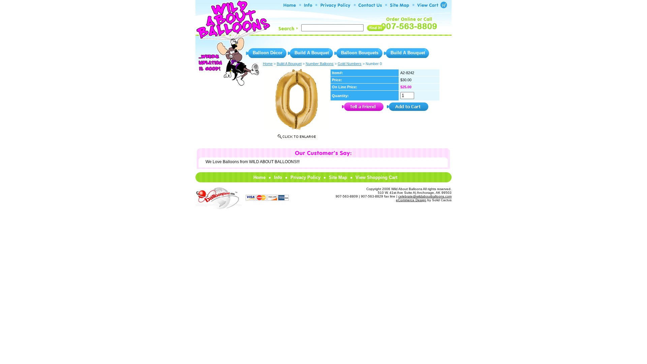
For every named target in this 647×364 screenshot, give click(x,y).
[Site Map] (399, 6)
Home (259, 177)
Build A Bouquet (312, 52)
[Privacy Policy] (335, 6)
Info (278, 177)
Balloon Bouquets (359, 52)
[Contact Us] (370, 6)
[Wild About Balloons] (232, 33)
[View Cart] (429, 6)
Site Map (338, 177)
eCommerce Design (411, 200)
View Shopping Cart (376, 177)
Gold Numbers (350, 64)
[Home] (290, 6)
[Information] (308, 6)
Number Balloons (320, 64)
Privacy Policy (305, 177)
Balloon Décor (267, 52)
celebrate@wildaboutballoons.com (425, 196)
